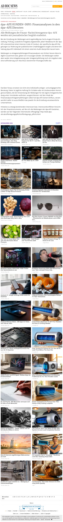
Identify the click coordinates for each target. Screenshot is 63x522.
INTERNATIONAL (5, 14)
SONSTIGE (12, 14)
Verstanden (47, 519)
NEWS (2, 11)
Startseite (14, 18)
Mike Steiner (35, 513)
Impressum (22, 511)
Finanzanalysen (12, 21)
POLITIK (25, 11)
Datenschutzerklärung (34, 511)
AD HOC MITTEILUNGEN (5, 15)
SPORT (30, 11)
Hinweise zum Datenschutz (49, 511)
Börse (18, 18)
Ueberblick (23, 18)
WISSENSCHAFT (45, 11)
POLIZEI (57, 11)
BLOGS (43, 1)
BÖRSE (13, 11)
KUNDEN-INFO (4, 21)
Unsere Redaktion (25, 513)
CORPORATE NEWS (23, 15)
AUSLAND (52, 11)
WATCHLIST (60, 1)
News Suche (56, 6)
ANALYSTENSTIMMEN (15, 15)
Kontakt (15, 511)
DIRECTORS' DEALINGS (32, 15)
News (9, 511)
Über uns (15, 513)
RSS (55, 1)
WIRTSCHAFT (19, 11)
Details (42, 519)
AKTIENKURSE (8, 11)
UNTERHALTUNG (36, 11)
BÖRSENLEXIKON (49, 1)
